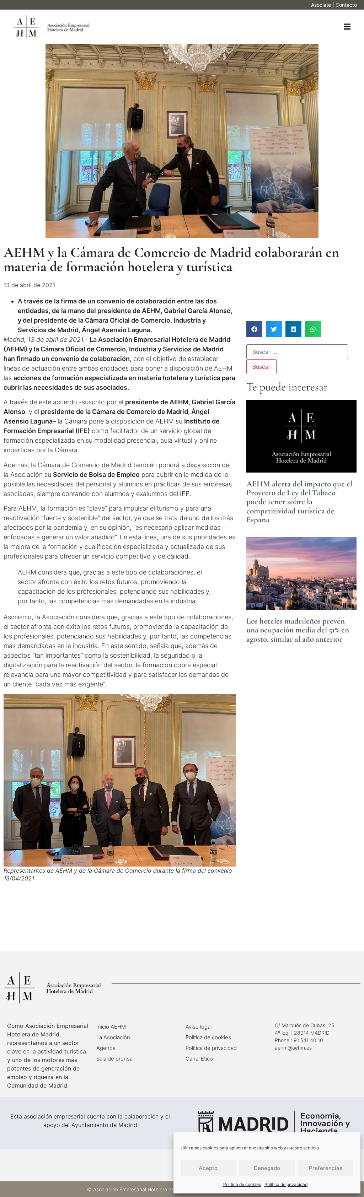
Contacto (346, 5)
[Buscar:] (297, 351)
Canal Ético (199, 1058)
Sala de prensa (114, 1058)
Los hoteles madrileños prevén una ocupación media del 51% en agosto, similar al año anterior (297, 630)
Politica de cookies (242, 1184)
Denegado (267, 1168)
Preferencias (325, 1168)
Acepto (208, 1168)
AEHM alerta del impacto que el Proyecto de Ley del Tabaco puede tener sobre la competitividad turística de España (299, 502)
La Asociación (113, 1037)
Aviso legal (199, 1026)
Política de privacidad (285, 1184)
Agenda (106, 1048)
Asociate (321, 5)
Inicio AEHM (111, 1026)
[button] (347, 27)
